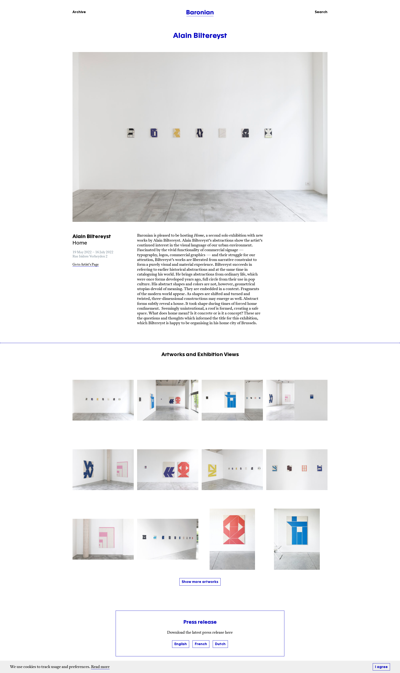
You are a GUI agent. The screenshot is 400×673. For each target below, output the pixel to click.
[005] (103, 469)
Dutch (220, 644)
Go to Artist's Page (85, 264)
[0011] (167, 539)
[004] (297, 400)
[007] (232, 469)
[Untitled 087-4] (103, 539)
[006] (167, 469)
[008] (297, 469)
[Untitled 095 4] (232, 539)
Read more (100, 667)
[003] (232, 400)
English (180, 644)
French (201, 644)
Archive (79, 12)
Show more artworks (200, 582)
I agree (381, 667)
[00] (103, 400)
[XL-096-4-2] (297, 539)
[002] (167, 400)
